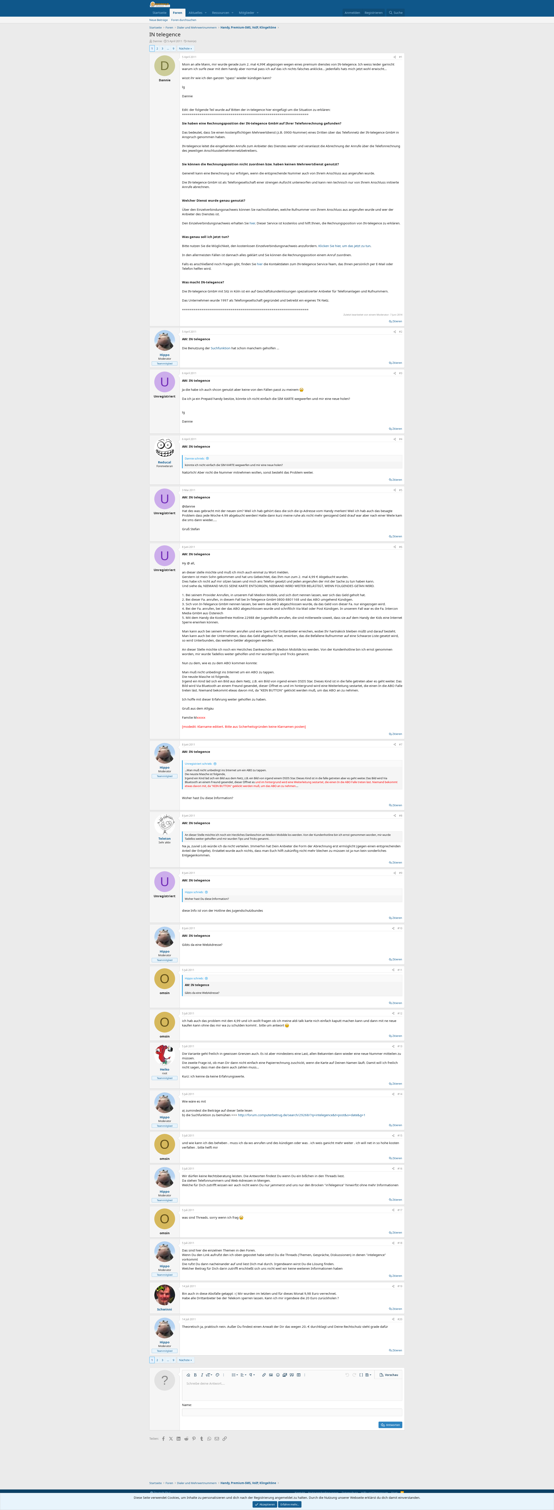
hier (252, 223)
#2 (400, 332)
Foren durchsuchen (183, 20)
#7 (400, 744)
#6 (400, 547)
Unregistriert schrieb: (198, 764)
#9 (400, 873)
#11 (400, 970)
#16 (400, 1168)
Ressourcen (220, 12)
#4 (400, 439)
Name (186, 1405)
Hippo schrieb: (194, 892)
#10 (400, 928)
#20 (400, 1319)
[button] (206, 13)
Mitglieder (246, 12)
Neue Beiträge (158, 20)
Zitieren (397, 321)
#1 (400, 57)
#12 (400, 1013)
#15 (400, 1135)
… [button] (168, 48)
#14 (400, 1094)
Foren (177, 12)
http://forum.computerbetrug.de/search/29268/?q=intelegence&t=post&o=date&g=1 (302, 1115)
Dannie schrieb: (195, 458)
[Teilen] (395, 57)
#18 (400, 1243)
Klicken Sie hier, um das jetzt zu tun (344, 246)
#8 (400, 815)
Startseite (159, 12)
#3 (400, 373)
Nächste (184, 48)
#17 (400, 1210)
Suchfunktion (220, 348)
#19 (400, 1286)
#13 (400, 1046)
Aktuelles (195, 12)
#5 (400, 490)
